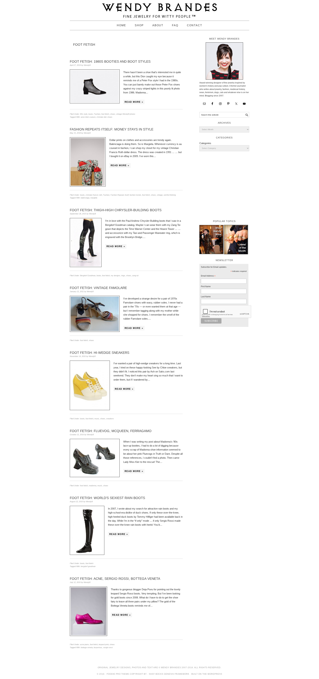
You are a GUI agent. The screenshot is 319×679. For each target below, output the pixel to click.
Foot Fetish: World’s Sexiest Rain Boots (107, 498)
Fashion (97, 114)
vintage (160, 195)
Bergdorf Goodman (88, 276)
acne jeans (84, 644)
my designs (115, 276)
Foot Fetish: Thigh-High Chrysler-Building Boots (115, 210)
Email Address (208, 276)
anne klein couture (88, 117)
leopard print (104, 644)
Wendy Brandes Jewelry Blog (159, 8)
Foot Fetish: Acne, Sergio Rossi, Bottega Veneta (115, 578)
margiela (93, 198)
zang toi (135, 276)
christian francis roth (94, 195)
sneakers (110, 419)
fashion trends (135, 195)
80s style (83, 114)
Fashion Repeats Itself (119, 195)
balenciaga (85, 198)
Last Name (206, 296)
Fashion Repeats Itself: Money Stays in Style (111, 129)
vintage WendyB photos (125, 114)
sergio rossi (108, 647)
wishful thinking (170, 195)
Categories (205, 143)
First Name (206, 286)
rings (123, 276)
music (96, 419)
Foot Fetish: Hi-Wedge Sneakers (99, 352)
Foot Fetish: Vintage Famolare (98, 288)
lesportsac (98, 647)
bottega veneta (87, 647)
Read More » (134, 102)
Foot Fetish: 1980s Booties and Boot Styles (110, 61)
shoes (112, 114)
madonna (92, 486)
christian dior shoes (104, 117)
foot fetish (105, 114)
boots (90, 114)
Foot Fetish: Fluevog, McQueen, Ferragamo (111, 431)
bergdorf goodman (88, 566)
